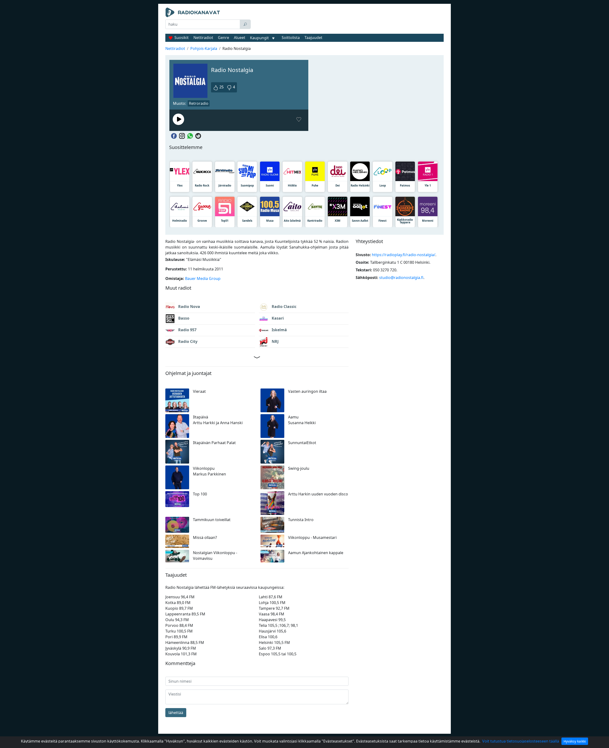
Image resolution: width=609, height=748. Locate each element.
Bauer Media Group (203, 278)
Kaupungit (259, 37)
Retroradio (198, 103)
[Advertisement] (348, 19)
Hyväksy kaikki (575, 741)
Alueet (239, 37)
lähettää (175, 712)
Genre (223, 37)
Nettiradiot (203, 37)
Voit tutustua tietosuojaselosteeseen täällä (520, 741)
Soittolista (291, 37)
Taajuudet (313, 37)
